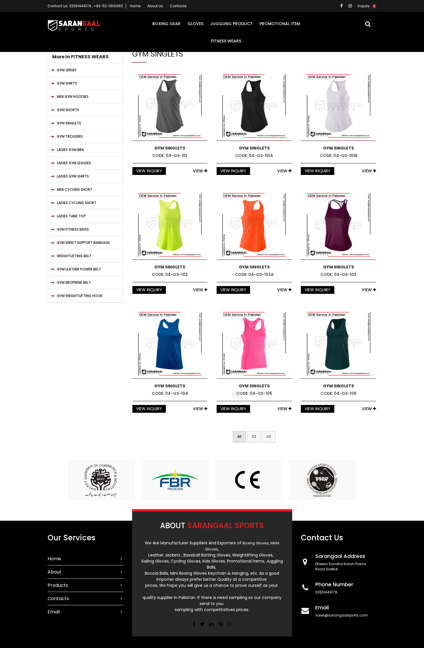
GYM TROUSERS (70, 136)
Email (54, 611)
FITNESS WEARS (226, 41)
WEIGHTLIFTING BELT (74, 255)
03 (269, 436)
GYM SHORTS (68, 109)
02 (254, 436)
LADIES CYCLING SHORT (76, 202)
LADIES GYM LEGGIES (74, 162)
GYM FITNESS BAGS (73, 229)
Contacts (178, 5)
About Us (155, 5)
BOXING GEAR (166, 24)
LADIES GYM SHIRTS (73, 176)
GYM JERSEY (67, 70)
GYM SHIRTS (67, 83)
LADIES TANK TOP (71, 216)
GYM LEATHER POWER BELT (79, 269)
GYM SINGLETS (69, 123)
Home (135, 5)
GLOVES (195, 24)
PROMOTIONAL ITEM (280, 24)
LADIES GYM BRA (70, 149)
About (54, 572)
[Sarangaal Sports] (74, 26)
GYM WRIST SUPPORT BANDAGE (83, 242)
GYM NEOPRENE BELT (74, 282)
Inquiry (366, 5)
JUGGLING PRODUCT (231, 24)
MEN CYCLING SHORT (74, 189)
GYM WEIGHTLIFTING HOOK (79, 295)
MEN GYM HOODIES (73, 96)
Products (58, 585)
